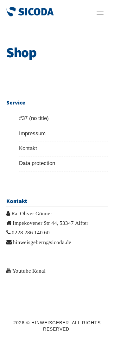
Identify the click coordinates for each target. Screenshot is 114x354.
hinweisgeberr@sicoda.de (42, 242)
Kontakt (28, 148)
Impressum (32, 133)
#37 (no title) (34, 118)
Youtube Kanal (29, 270)
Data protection (37, 163)
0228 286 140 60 (31, 232)
